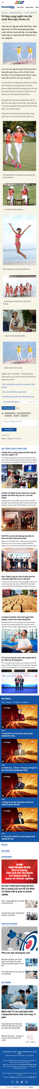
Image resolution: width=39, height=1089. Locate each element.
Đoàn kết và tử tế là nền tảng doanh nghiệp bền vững (17, 734)
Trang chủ (5, 13)
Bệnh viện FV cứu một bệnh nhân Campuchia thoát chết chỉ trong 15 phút (19, 1014)
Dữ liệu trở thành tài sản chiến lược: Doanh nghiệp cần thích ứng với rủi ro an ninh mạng (19, 495)
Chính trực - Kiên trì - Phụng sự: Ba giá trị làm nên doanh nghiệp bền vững (19, 769)
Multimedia (6, 699)
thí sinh (16, 415)
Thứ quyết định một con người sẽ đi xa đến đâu (13, 973)
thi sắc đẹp (8, 415)
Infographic (25, 702)
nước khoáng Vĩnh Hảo (24, 413)
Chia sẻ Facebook (9, 408)
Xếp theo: (4, 438)
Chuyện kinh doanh (16, 13)
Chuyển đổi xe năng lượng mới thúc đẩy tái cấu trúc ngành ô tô (19, 453)
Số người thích (18, 438)
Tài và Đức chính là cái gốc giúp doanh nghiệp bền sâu (18, 837)
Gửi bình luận (9, 429)
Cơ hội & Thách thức (30, 13)
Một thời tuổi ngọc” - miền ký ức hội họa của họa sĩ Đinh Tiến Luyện (13, 1038)
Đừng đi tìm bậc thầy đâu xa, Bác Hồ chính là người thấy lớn (17, 803)
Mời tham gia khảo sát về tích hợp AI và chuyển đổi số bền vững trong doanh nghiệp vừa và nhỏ (13, 962)
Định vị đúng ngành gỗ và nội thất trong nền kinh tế (13, 902)
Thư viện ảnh (16, 702)
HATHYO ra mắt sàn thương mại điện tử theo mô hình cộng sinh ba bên (18, 537)
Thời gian (9, 438)
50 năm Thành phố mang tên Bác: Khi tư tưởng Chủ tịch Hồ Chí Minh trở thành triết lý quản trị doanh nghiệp (18, 890)
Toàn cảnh (20, 7)
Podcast (8, 702)
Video (3, 702)
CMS (17, 1087)
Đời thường (6, 982)
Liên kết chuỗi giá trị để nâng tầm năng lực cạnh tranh (13, 914)
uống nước (24, 415)
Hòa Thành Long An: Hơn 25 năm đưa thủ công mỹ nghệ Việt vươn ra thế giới (18, 578)
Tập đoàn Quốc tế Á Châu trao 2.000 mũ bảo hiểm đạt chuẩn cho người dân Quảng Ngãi (12, 1026)
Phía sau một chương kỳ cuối (16, 953)
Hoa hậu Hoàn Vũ (10, 413)
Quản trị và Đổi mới (9, 924)
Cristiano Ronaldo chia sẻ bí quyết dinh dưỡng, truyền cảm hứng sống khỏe (18, 618)
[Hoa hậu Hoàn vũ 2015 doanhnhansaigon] (19, 146)
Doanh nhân (29, 7)
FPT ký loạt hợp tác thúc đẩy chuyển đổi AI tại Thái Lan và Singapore (19, 659)
